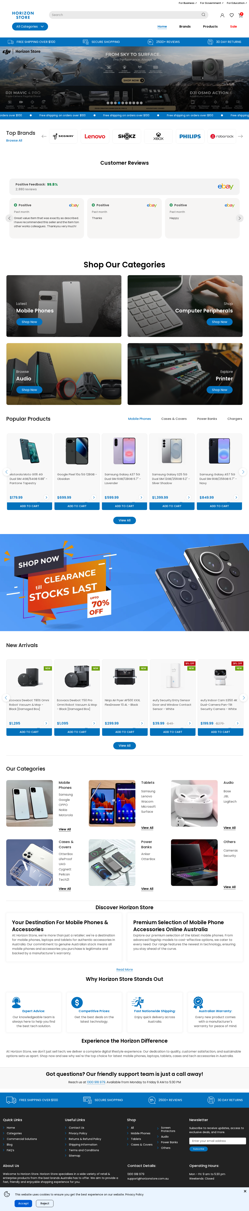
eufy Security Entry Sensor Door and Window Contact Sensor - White (124, 704)
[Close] (245, 1191)
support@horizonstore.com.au (148, 1179)
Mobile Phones (139, 419)
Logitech (230, 801)
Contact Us (76, 1127)
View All (125, 520)
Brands (185, 26)
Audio (165, 1136)
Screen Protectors (168, 1129)
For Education (237, 3)
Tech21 (64, 879)
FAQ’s (10, 1150)
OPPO (63, 805)
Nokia (63, 810)
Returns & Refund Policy (85, 1139)
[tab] (139, 419)
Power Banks (207, 419)
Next (240, 136)
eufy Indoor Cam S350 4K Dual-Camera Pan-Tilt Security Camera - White (171, 704)
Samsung (66, 794)
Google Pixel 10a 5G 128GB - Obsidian (29, 476)
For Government (212, 3)
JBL (226, 796)
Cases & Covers (174, 419)
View (46, 497)
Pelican (64, 874)
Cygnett (65, 869)
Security (230, 855)
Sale (233, 26)
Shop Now (219, 322)
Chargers (234, 419)
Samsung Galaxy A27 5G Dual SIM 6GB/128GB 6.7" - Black (218, 478)
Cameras (231, 850)
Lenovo (146, 796)
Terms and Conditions (84, 1150)
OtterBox (66, 854)
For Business (188, 3)
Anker (145, 854)
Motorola (66, 815)
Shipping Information (83, 1144)
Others (165, 1148)
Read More (124, 969)
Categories (14, 1133)
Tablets (136, 1139)
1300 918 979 (96, 1082)
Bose (227, 791)
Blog (9, 1144)
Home (162, 26)
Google (64, 800)
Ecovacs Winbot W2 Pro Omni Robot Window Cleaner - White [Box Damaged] (217, 705)
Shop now (29, 322)
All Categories (27, 26)
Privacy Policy (78, 1133)
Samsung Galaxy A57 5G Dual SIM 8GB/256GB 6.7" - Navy (170, 478)
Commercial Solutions (22, 1139)
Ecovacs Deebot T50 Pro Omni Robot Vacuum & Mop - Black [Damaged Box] (29, 704)
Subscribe (198, 1148)
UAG (62, 864)
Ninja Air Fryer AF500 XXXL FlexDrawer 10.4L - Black (74, 702)
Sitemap (74, 1155)
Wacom (147, 801)
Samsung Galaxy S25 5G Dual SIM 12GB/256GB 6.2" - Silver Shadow (123, 478)
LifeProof (65, 859)
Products (210, 26)
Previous (44, 136)
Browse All (14, 140)
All (132, 1127)
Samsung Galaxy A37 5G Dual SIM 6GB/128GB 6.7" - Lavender (75, 478)
